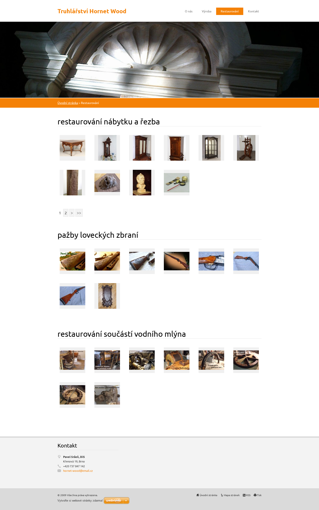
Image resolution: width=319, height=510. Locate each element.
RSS (248, 495)
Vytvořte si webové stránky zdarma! (80, 500)
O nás (188, 11)
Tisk (259, 495)
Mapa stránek (232, 495)
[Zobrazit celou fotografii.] (72, 148)
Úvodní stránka (68, 103)
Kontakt (253, 11)
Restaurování (230, 11)
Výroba (206, 11)
